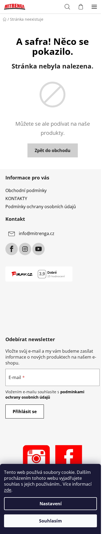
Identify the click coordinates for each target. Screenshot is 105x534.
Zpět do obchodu (53, 150)
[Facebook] (11, 249)
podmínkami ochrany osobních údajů (44, 394)
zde (7, 490)
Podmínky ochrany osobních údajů (40, 207)
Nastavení (51, 504)
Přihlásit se (25, 411)
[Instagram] (25, 249)
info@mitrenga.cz (36, 233)
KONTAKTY (16, 198)
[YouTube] (38, 249)
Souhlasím (50, 521)
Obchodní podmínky (26, 190)
